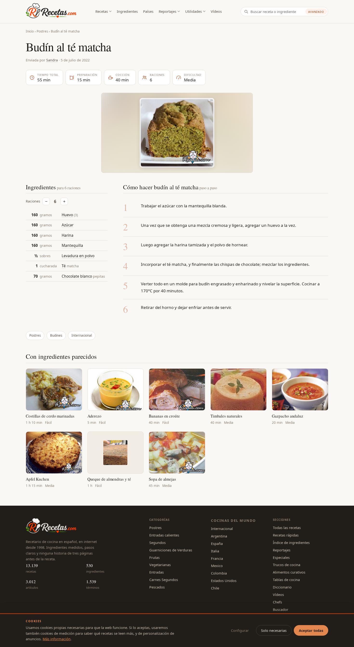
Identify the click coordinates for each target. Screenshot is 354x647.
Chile (215, 588)
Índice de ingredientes (291, 542)
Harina (67, 235)
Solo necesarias (274, 630)
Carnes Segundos (163, 579)
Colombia (219, 573)
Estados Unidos (223, 580)
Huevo (67, 214)
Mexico (217, 565)
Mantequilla (72, 245)
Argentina (219, 536)
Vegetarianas (160, 564)
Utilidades (193, 11)
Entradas (156, 572)
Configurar (240, 630)
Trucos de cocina (286, 564)
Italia (215, 551)
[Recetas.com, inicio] (51, 11)
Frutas (154, 557)
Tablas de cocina (286, 579)
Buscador (280, 609)
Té (64, 266)
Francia (217, 558)
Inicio (30, 31)
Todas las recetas (287, 527)
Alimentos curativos (289, 572)
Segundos (157, 542)
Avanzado (316, 11)
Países (148, 11)
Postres (42, 31)
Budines (56, 335)
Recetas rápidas (286, 535)
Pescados (157, 587)
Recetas (101, 11)
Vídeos (216, 11)
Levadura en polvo (78, 256)
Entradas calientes (164, 535)
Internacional (82, 335)
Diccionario (282, 587)
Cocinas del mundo (233, 520)
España (217, 543)
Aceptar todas (311, 630)
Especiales (281, 557)
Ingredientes (127, 11)
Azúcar (67, 225)
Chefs (277, 602)
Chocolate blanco (77, 276)
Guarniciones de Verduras (170, 550)
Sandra (52, 60)
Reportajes (167, 11)
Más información (57, 638)
